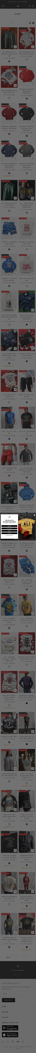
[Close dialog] (34, 515)
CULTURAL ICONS (9, 528)
